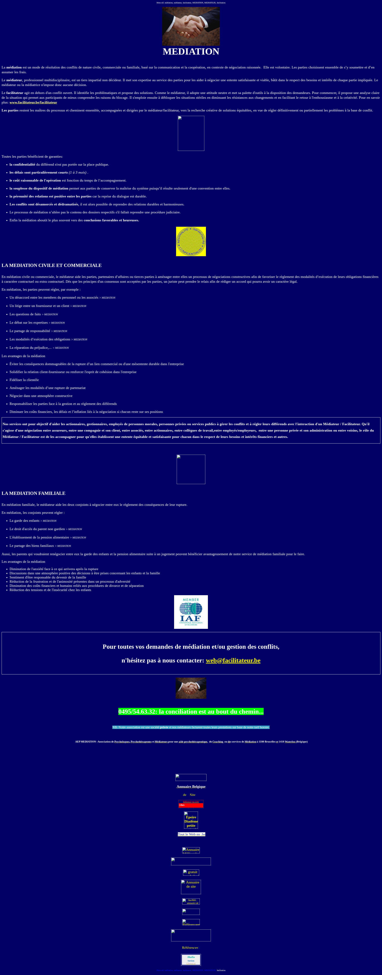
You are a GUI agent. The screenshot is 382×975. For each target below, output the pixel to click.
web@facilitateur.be (233, 660)
